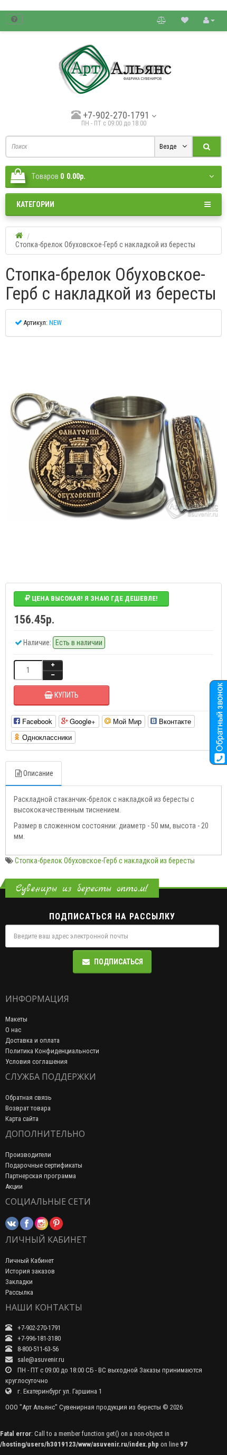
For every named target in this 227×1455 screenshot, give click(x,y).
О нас (13, 1030)
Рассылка (19, 1292)
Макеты (16, 1019)
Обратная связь (28, 1097)
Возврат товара (28, 1108)
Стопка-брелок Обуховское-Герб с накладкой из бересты (105, 860)
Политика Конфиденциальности (52, 1051)
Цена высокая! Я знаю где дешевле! (94, 598)
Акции (14, 1186)
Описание (38, 773)
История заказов (30, 1271)
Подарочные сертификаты (43, 1165)
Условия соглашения (36, 1061)
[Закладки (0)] (184, 20)
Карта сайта (22, 1119)
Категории (35, 204)
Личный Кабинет (29, 1260)
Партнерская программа (40, 1176)
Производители (28, 1155)
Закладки (19, 1282)
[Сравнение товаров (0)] (161, 20)
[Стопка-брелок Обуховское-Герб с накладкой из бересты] (113, 455)
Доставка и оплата (32, 1040)
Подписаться (118, 961)
